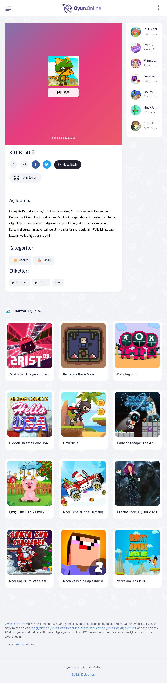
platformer (19, 282)
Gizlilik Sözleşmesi (83, 675)
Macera (23, 260)
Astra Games (25, 644)
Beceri (47, 260)
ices (58, 282)
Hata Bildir (70, 164)
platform (41, 282)
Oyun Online (13, 624)
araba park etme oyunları (98, 628)
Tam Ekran (29, 177)
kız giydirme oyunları (45, 628)
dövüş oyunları (126, 628)
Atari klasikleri (69, 628)
